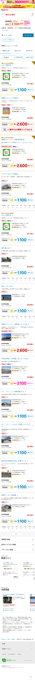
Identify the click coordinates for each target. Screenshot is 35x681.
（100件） (24, 153)
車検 (8, 639)
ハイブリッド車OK (7, 39)
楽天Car (3, 639)
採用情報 (19, 654)
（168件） (24, 77)
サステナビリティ (20, 667)
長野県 (13, 639)
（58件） (24, 337)
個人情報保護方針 (11, 654)
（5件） (24, 187)
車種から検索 (29, 57)
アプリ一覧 (4, 667)
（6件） (24, 474)
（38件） (24, 111)
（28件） (24, 370)
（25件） (24, 440)
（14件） (24, 403)
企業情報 (4, 654)
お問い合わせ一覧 (11, 667)
